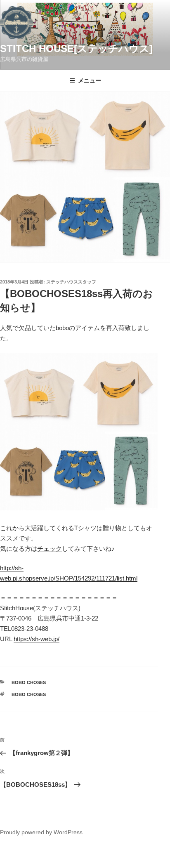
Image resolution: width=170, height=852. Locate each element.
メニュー (89, 80)
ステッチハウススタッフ (71, 281)
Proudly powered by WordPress (41, 832)
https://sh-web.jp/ (36, 638)
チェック (49, 548)
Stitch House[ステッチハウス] (76, 48)
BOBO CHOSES (29, 682)
